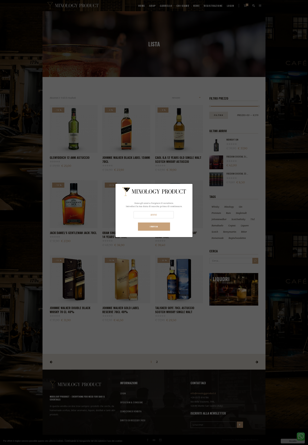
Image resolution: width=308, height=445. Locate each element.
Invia (154, 226)
